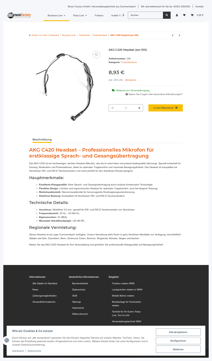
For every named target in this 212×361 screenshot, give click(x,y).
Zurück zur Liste (39, 35)
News (35, 289)
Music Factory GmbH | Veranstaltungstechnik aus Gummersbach (102, 6)
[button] (177, 15)
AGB (74, 295)
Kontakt (199, 6)
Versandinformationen (43, 301)
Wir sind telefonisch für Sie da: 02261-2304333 (165, 6)
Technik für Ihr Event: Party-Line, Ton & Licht (126, 313)
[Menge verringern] (112, 107)
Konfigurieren (178, 340)
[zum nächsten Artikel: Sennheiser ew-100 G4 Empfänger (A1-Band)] (179, 35)
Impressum (18, 350)
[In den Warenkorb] (31, 46)
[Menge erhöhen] (139, 107)
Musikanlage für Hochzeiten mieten (126, 303)
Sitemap (76, 301)
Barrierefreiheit (80, 283)
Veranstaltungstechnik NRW (126, 321)
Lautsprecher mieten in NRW (127, 289)
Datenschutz (34, 350)
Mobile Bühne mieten (123, 295)
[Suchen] (167, 15)
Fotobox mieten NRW (123, 283)
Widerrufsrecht (80, 314)
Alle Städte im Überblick (44, 283)
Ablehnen (178, 349)
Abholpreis (130, 80)
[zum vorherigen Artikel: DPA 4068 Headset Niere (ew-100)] (172, 35)
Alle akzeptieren (178, 332)
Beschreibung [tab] (42, 139)
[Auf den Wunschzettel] (96, 54)
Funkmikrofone (129, 62)
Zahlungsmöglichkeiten (44, 295)
